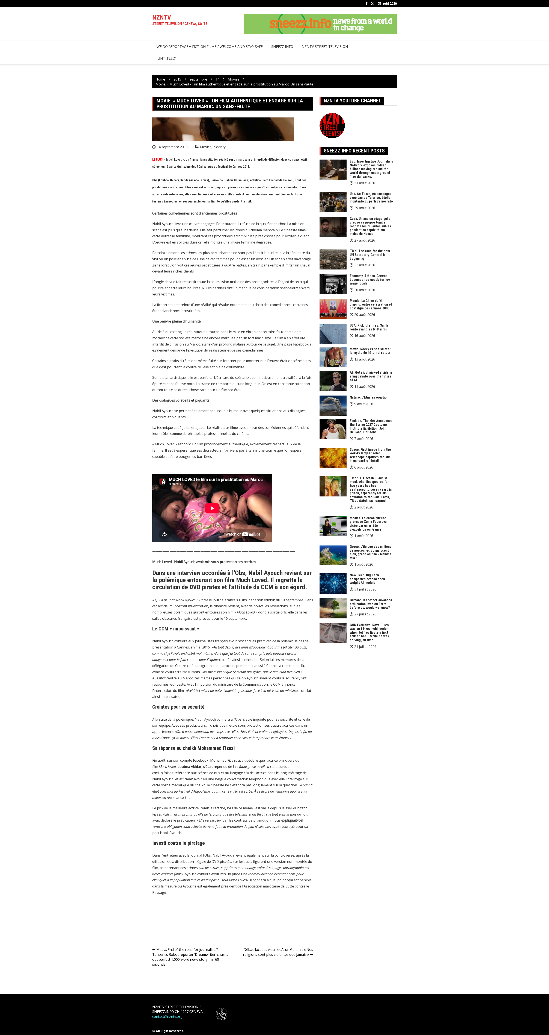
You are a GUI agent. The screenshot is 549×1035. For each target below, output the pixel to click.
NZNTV (161, 17)
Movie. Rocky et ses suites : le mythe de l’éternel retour (370, 351)
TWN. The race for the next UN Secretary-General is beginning (370, 254)
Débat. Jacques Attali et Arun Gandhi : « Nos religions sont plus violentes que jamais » (278, 952)
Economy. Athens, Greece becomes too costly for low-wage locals (371, 279)
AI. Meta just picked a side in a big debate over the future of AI (371, 376)
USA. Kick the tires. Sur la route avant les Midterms (369, 327)
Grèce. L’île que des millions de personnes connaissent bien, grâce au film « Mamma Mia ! (370, 552)
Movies (205, 147)
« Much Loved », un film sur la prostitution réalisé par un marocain (207, 159)
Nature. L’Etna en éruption (369, 397)
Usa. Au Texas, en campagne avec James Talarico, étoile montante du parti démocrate (371, 197)
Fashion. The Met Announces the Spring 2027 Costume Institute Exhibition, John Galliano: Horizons (371, 426)
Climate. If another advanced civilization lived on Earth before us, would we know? (371, 604)
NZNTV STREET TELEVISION (325, 46)
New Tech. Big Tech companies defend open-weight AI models (368, 579)
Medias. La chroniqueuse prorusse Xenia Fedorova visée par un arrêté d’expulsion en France (368, 523)
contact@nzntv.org (167, 1016)
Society (220, 147)
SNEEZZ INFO (282, 46)
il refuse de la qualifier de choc (261, 223)
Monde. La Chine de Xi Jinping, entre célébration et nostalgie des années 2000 (371, 304)
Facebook (367, 3)
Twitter (372, 3)
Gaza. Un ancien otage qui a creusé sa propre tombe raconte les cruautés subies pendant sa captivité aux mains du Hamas (370, 226)
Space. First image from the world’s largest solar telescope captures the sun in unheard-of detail (370, 455)
